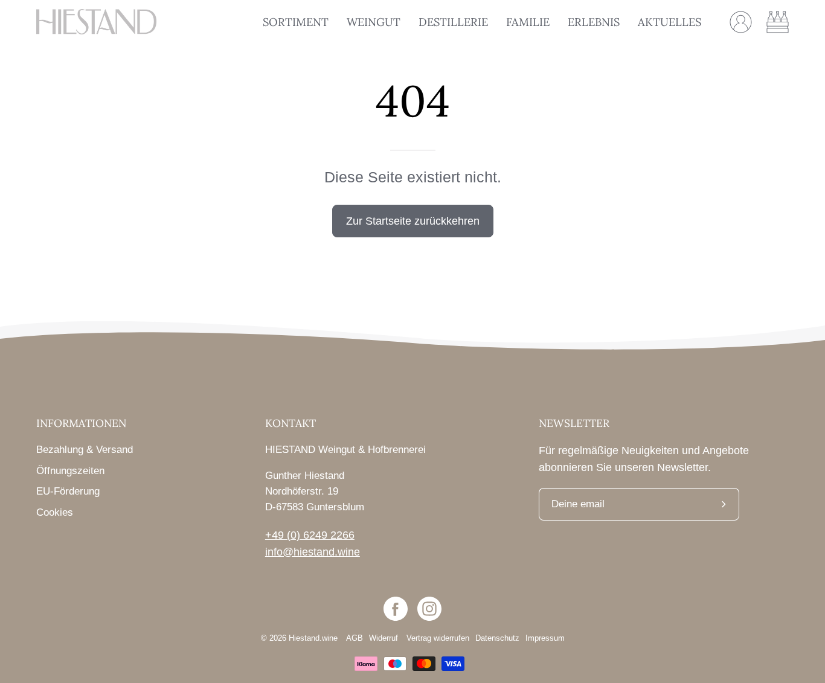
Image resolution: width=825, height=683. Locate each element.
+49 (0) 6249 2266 (310, 535)
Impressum (545, 638)
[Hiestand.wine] (96, 21)
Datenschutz (497, 638)
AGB (354, 638)
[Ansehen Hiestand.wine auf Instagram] (429, 609)
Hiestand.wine (313, 638)
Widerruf (384, 638)
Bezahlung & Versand (84, 449)
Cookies (54, 512)
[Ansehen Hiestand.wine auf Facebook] (396, 609)
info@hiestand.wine (312, 552)
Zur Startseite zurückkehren (413, 220)
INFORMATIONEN (81, 423)
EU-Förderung (68, 491)
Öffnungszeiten (70, 470)
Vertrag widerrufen (437, 638)
